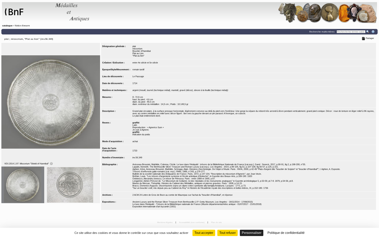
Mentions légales (165, 222)
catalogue (7, 25)
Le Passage (138, 76)
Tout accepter (203, 232)
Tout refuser (227, 232)
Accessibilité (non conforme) (192, 222)
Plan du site (216, 222)
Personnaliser (251, 232)
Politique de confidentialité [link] (286, 232)
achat (135, 141)
